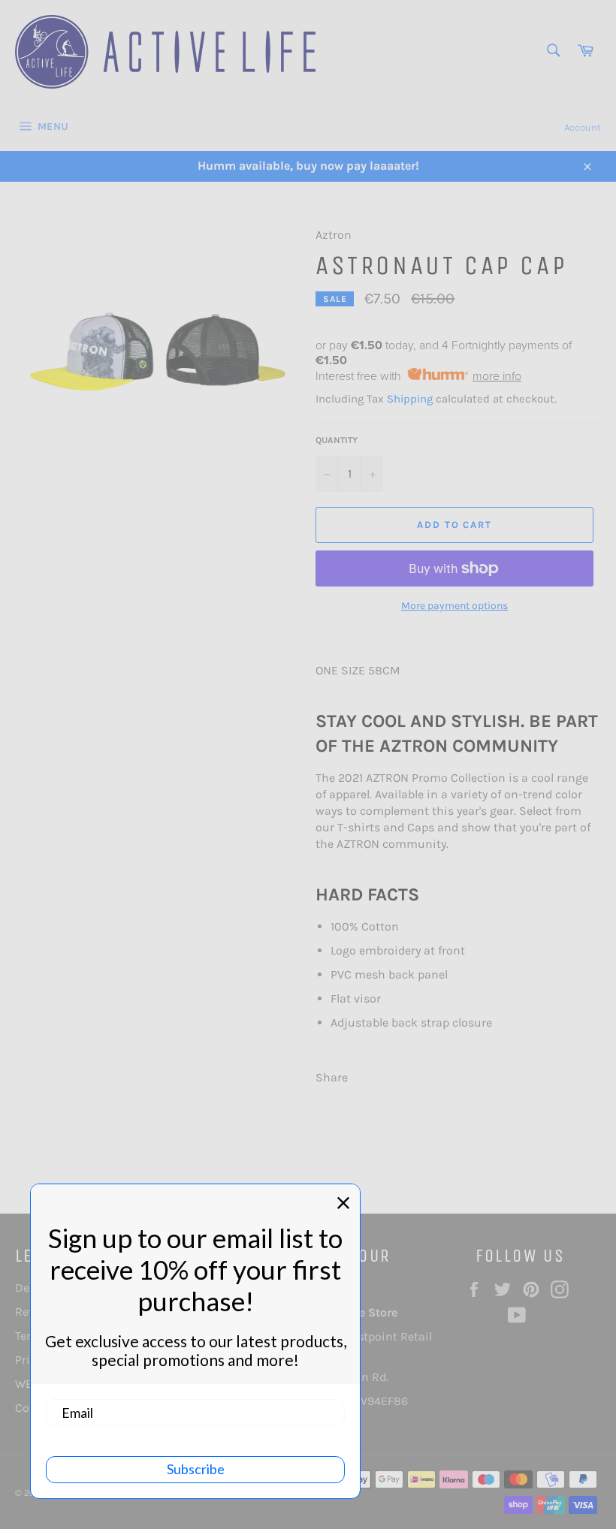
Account (582, 127)
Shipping (410, 399)
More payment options (454, 605)
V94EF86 (384, 1401)
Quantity (337, 440)
